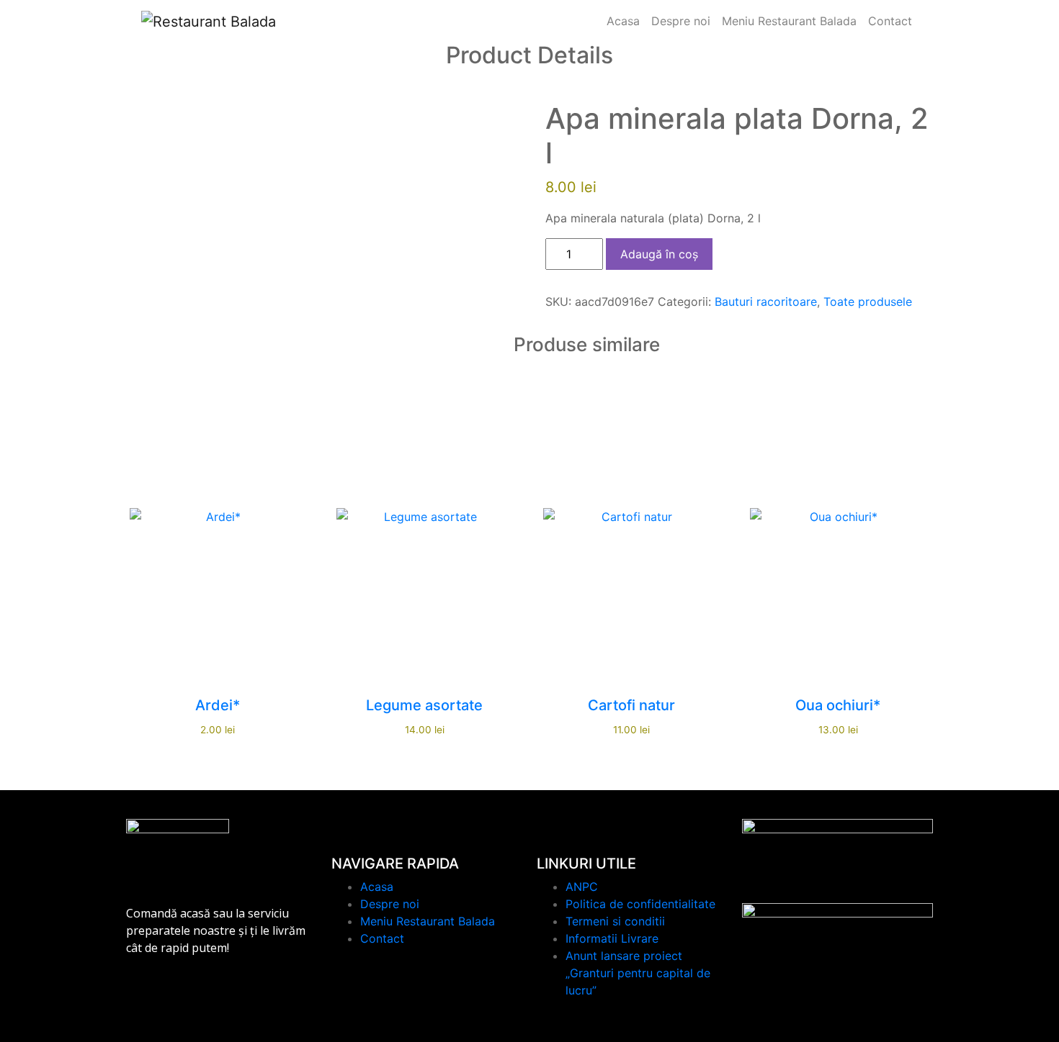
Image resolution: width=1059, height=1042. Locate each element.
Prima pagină (409, 82)
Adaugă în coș (659, 254)
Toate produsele (491, 82)
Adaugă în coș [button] (217, 593)
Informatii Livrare (612, 938)
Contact (890, 21)
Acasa (623, 21)
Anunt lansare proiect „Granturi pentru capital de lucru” (638, 972)
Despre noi (680, 21)
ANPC (582, 886)
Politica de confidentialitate (640, 904)
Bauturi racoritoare (766, 301)
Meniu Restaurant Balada (789, 21)
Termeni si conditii (615, 921)
